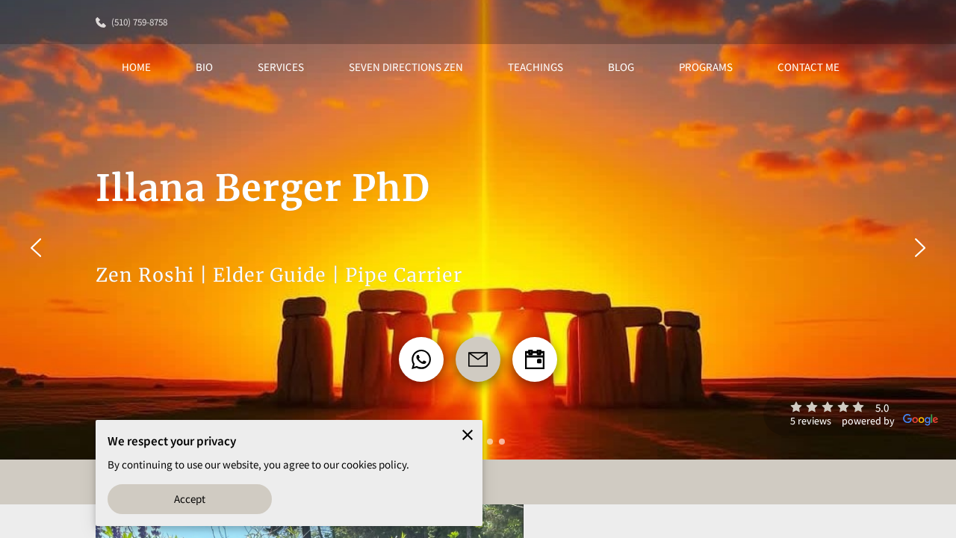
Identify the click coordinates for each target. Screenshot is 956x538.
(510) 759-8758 (139, 22)
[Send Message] (478, 359)
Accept (190, 499)
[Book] (534, 359)
